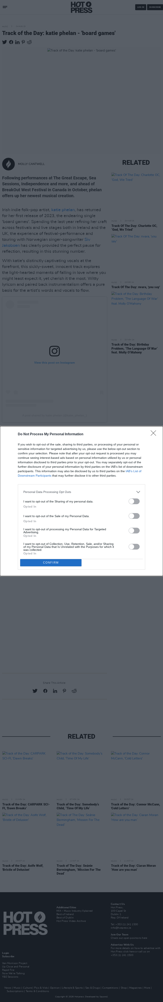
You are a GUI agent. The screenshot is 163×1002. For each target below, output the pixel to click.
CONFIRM (51, 562)
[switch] (134, 501)
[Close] (155, 434)
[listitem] (81, 492)
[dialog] (81, 501)
